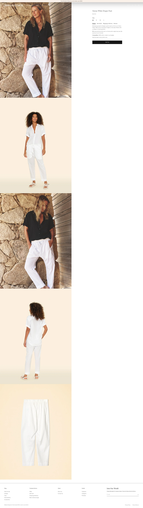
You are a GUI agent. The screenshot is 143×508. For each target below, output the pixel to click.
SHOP (37, 5)
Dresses (6, 493)
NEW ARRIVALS (29, 5)
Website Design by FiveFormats (10, 504)
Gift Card (31, 493)
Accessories (7, 499)
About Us (60, 491)
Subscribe (137, 494)
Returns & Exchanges (34, 497)
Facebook (84, 491)
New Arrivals (7, 491)
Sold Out (107, 42)
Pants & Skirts (7, 497)
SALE (43, 5)
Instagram (84, 493)
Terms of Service (135, 504)
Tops (5, 495)
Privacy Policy (127, 504)
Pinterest (84, 495)
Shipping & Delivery (33, 495)
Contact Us (60, 493)
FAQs (30, 491)
